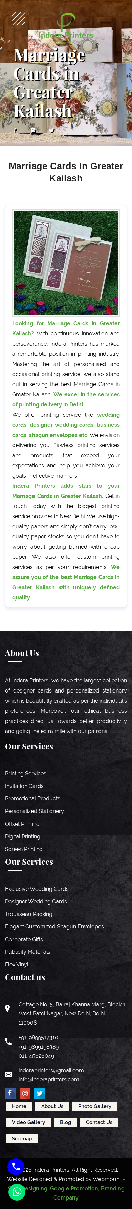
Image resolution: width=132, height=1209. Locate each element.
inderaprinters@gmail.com (51, 1070)
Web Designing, (28, 1188)
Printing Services (25, 773)
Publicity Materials (27, 952)
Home (19, 1106)
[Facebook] (15, 131)
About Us (52, 1106)
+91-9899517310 (38, 1037)
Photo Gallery (94, 1106)
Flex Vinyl (16, 964)
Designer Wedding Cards (36, 901)
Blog (65, 1122)
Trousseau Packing (28, 914)
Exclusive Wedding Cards (37, 889)
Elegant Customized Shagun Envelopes (54, 926)
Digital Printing (22, 836)
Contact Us (99, 1122)
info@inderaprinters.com (49, 1079)
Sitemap (22, 1139)
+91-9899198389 (39, 1046)
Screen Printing (24, 849)
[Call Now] (15, 1166)
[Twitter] (51, 131)
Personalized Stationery (34, 811)
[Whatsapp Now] (16, 1192)
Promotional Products (32, 798)
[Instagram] (33, 131)
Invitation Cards (24, 786)
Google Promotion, (75, 1188)
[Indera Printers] (66, 27)
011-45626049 (36, 1056)
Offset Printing (22, 824)
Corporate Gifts (24, 939)
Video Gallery (28, 1122)
